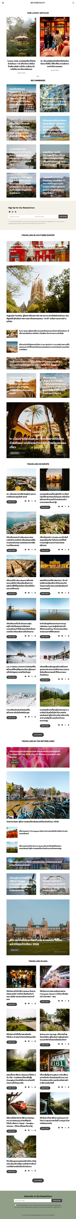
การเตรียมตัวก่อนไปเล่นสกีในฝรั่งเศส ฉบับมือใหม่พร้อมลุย (18, 711)
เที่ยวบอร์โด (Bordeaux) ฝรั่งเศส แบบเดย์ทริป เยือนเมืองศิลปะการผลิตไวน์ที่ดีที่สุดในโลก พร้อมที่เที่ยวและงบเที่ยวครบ (20, 584)
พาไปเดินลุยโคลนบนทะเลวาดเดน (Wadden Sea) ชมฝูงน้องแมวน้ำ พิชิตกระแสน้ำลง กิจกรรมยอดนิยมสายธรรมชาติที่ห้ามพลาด (54, 627)
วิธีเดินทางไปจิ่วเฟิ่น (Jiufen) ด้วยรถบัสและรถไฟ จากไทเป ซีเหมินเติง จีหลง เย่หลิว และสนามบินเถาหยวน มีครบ (20, 995)
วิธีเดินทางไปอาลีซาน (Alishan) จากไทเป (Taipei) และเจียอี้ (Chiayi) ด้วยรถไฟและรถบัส (55, 1120)
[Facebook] (9, 212)
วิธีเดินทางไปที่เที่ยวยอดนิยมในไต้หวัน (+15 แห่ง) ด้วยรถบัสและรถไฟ (21, 1035)
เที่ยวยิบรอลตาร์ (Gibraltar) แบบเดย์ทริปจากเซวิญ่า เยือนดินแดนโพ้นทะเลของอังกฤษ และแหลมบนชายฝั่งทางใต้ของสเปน (20, 541)
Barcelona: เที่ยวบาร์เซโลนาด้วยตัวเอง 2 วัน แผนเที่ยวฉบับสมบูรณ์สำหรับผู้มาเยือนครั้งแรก (54, 103)
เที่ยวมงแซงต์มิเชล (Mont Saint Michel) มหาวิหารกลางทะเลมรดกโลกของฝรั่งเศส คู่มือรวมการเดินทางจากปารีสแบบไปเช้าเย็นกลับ (54, 128)
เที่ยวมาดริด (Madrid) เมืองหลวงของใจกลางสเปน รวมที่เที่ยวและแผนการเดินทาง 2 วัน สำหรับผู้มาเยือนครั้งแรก (20, 130)
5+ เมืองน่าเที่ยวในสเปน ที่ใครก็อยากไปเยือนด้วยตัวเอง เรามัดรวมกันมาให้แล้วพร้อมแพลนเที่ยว (37, 443)
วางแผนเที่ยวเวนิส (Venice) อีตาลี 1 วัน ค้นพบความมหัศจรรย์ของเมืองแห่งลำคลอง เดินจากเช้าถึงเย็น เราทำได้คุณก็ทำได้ (21, 156)
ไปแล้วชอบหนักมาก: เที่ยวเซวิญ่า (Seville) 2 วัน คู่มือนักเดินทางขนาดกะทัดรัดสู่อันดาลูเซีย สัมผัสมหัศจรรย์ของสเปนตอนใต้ (21, 385)
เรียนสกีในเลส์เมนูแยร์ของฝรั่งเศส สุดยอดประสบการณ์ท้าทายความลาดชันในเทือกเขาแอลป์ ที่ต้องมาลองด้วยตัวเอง (54, 670)
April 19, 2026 (21, 73)
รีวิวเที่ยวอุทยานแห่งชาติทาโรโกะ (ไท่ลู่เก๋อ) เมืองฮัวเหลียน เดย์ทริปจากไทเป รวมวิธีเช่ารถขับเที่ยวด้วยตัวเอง (21, 1164)
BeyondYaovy (38, 2)
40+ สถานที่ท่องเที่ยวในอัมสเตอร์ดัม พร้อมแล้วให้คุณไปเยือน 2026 (35, 942)
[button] (37, 76)
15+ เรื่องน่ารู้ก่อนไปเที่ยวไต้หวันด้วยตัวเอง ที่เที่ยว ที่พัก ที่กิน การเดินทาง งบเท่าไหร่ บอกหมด (54, 63)
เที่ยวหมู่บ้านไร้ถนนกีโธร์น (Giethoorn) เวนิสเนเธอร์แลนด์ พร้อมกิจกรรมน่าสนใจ (35, 863)
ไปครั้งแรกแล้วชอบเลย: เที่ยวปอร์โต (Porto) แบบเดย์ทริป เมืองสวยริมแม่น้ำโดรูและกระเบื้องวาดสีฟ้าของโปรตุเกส (35, 363)
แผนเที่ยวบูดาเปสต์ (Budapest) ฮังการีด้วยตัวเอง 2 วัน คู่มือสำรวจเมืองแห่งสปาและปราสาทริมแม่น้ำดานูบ (54, 158)
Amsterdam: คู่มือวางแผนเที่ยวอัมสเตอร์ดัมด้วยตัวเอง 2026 (32, 821)
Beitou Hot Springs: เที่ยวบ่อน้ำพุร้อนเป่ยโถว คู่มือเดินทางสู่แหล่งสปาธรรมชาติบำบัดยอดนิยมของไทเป (54, 1037)
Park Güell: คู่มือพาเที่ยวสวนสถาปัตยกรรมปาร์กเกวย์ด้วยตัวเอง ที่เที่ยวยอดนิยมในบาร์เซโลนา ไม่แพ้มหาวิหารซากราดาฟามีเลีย (44, 332)
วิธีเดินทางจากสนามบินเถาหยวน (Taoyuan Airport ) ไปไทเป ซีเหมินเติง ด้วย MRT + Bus (54, 994)
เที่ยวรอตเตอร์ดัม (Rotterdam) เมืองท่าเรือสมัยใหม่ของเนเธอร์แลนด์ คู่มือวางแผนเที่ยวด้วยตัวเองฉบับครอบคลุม (40, 847)
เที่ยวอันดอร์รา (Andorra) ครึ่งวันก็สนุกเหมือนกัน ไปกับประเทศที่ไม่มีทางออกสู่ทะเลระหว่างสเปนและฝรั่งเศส (54, 541)
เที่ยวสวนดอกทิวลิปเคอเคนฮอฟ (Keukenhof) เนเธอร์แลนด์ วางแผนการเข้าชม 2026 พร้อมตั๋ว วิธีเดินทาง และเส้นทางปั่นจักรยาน (34, 754)
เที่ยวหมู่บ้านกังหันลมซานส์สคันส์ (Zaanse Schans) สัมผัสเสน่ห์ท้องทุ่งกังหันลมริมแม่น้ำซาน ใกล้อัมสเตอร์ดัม (20, 884)
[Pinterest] (15, 212)
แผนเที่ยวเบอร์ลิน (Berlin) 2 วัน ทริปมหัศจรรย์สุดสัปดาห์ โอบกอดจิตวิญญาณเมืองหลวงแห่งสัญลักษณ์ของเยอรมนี (54, 584)
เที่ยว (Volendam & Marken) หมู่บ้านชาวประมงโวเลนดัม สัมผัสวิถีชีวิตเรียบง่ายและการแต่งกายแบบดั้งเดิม (54, 884)
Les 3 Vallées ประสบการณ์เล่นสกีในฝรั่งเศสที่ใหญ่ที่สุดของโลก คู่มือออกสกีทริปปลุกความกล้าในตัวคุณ (21, 669)
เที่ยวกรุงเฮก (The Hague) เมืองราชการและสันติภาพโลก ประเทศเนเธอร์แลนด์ (43, 832)
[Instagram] (12, 212)
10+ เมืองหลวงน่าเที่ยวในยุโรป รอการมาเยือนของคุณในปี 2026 (21, 495)
